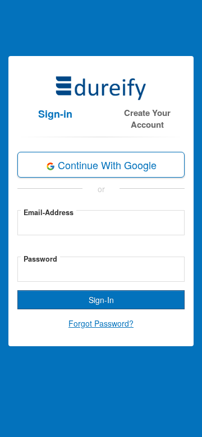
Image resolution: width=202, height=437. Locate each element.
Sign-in (55, 113)
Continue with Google (106, 164)
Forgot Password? (101, 323)
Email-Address (49, 212)
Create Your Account (147, 118)
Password (40, 259)
